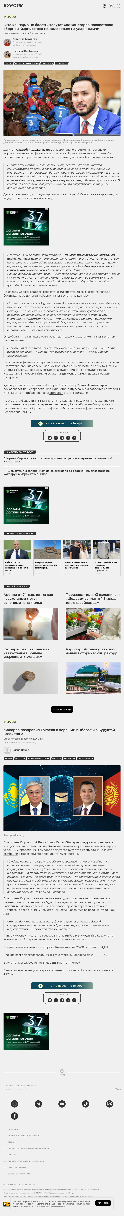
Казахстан (20, 759)
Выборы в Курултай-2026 (19, 1174)
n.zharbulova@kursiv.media (25, 57)
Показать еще (62, 709)
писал (31, 935)
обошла (25, 366)
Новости (10, 16)
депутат (8, 63)
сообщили (10, 854)
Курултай (56, 759)
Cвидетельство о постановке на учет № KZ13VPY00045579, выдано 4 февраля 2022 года (38, 1193)
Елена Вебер (21, 750)
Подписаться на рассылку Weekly (21, 1086)
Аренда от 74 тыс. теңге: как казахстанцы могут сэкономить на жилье (28, 599)
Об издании (13, 1129)
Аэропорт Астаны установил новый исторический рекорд (91, 651)
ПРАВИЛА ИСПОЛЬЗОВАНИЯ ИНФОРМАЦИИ (26, 1161)
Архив (11, 1142)
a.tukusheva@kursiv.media (25, 45)
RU (111, 6)
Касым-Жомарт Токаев (38, 759)
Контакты (12, 1155)
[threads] (109, 1104)
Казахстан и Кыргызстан (27, 63)
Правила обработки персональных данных (28, 1149)
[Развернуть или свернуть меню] (119, 6)
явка (31, 947)
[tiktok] (85, 1104)
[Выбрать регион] (104, 6)
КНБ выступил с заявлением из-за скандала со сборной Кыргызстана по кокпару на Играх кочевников (56, 472)
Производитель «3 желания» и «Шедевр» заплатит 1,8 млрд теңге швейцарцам (93, 599)
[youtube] (62, 1104)
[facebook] (14, 1116)
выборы (8, 759)
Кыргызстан (47, 63)
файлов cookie (57, 1206)
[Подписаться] (118, 1089)
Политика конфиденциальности (23, 1136)
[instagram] (14, 1104)
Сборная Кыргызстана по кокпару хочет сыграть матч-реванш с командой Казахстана (57, 460)
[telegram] (38, 1104)
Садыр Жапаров (85, 759)
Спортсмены (61, 63)
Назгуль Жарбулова (25, 51)
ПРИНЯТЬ (103, 1203)
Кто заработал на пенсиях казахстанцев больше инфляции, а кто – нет (26, 653)
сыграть (29, 404)
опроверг (56, 392)
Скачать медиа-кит (17, 1168)
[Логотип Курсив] (13, 5)
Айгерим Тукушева (25, 39)
